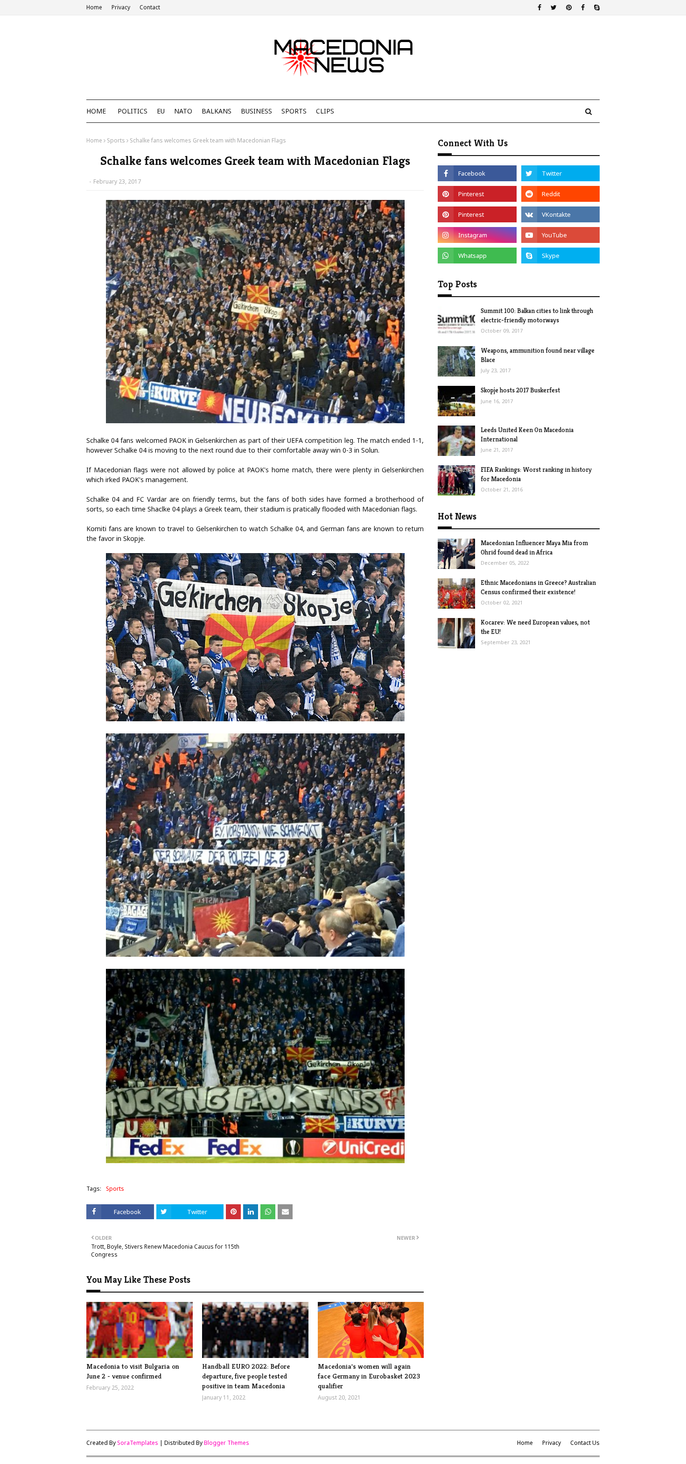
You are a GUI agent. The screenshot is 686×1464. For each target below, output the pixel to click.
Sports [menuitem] (294, 111)
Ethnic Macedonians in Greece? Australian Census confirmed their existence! (538, 587)
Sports (116, 140)
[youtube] (560, 235)
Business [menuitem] (256, 111)
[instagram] (477, 235)
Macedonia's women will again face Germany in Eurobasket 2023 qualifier (369, 1376)
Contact (150, 7)
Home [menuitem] (96, 111)
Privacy (121, 7)
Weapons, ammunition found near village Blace (538, 355)
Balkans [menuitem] (216, 111)
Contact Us (585, 1443)
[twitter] (553, 7)
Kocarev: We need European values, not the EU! (535, 627)
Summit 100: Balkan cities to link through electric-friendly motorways (537, 315)
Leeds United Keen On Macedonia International (527, 434)
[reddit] (560, 194)
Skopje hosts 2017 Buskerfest (520, 390)
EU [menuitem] (161, 111)
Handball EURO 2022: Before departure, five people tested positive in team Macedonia (246, 1376)
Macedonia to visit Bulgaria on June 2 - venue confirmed (132, 1371)
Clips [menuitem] (325, 111)
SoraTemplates (137, 1443)
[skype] (596, 7)
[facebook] (539, 7)
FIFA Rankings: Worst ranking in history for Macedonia (536, 474)
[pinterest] (569, 7)
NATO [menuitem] (183, 111)
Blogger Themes (226, 1443)
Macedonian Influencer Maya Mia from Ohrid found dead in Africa (534, 547)
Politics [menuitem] (132, 111)
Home (94, 7)
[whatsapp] (477, 255)
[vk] (560, 214)
